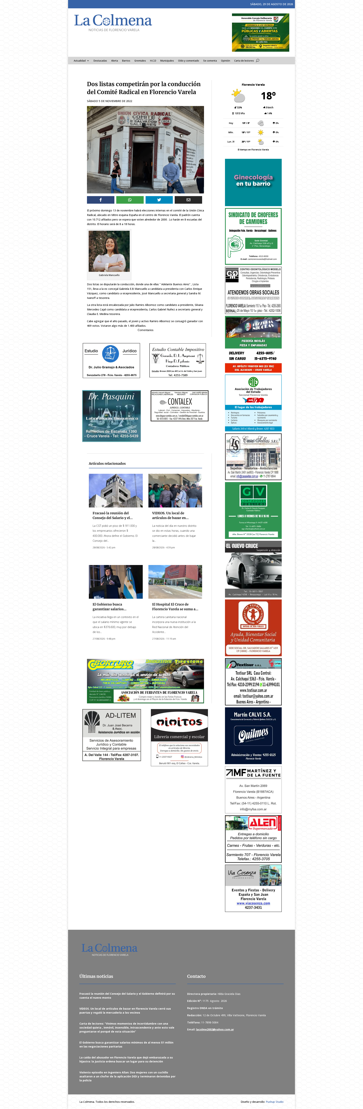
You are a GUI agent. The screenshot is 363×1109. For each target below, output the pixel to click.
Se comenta (210, 60)
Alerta (114, 60)
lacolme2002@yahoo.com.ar (215, 1029)
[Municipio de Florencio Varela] (253, 182)
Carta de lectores (244, 60)
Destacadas (100, 60)
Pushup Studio (275, 1102)
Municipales (167, 60)
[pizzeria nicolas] (253, 344)
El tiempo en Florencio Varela (253, 149)
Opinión (225, 60)
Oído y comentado (188, 60)
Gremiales (140, 60)
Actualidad (80, 60)
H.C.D (153, 60)
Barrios (126, 60)
